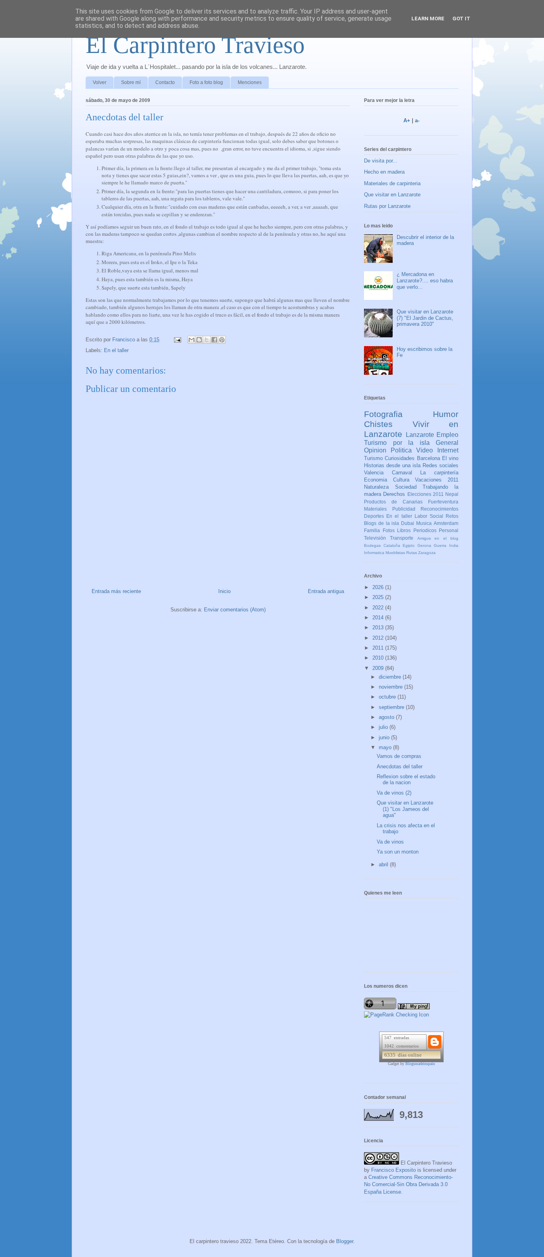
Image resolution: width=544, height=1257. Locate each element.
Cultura (401, 480)
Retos (452, 516)
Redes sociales (440, 465)
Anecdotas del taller (400, 766)
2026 (378, 587)
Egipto (409, 545)
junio (385, 737)
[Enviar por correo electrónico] (192, 340)
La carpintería (439, 473)
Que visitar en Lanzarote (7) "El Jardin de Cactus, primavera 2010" (425, 318)
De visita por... (380, 161)
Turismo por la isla (397, 442)
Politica (401, 450)
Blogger (344, 1241)
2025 (378, 597)
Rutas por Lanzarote (387, 206)
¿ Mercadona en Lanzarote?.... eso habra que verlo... (425, 280)
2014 (378, 618)
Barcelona (428, 458)
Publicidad (403, 508)
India (453, 545)
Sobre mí (131, 82)
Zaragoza (427, 552)
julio (384, 727)
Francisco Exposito (393, 1170)
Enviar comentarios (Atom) (235, 610)
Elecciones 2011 (425, 494)
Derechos (394, 494)
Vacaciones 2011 (436, 480)
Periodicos (424, 530)
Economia (375, 480)
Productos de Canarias (393, 501)
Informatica (374, 552)
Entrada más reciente (116, 591)
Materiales (375, 508)
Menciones (250, 82)
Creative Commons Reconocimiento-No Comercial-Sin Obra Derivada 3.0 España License (408, 1184)
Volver (99, 82)
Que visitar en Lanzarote (392, 195)
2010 (378, 658)
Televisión (375, 537)
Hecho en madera (384, 172)
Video (424, 450)
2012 (378, 638)
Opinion (375, 450)
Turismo (373, 458)
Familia (372, 530)
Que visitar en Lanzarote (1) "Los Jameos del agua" (405, 809)
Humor (445, 414)
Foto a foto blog (206, 82)
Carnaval (402, 473)
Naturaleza (376, 487)
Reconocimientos (439, 508)
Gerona (424, 545)
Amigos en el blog (437, 538)
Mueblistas (395, 552)
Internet (447, 450)
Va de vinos (390, 842)
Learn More (427, 19)
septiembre (392, 707)
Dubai (407, 523)
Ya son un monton (398, 852)
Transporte (401, 537)
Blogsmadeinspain (420, 1063)
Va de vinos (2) (394, 793)
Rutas (411, 552)
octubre (388, 697)
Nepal (451, 494)
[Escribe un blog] (199, 340)
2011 (378, 648)
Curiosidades (400, 458)
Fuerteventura (443, 501)
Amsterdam (446, 523)
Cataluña (392, 545)
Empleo (447, 434)
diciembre (391, 677)
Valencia (374, 473)
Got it (461, 19)
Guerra (440, 545)
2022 (378, 608)
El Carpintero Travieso (195, 45)
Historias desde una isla (392, 465)
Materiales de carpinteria (392, 183)
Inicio (224, 591)
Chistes (378, 424)
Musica (424, 523)
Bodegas (372, 545)
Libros (404, 530)
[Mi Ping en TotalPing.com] (414, 1007)
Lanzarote (420, 434)
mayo (386, 747)
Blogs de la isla (381, 523)
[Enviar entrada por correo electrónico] (177, 340)
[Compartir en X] (207, 340)
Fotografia (383, 414)
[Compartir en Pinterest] (222, 340)
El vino (450, 458)
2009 (378, 668)
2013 (378, 627)
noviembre (391, 687)
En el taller (116, 350)
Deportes (374, 516)
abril (384, 864)
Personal (448, 530)
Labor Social (429, 516)
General (447, 442)
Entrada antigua (326, 591)
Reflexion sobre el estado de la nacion (406, 779)
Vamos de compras (399, 756)
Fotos (389, 530)
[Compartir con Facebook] (214, 340)
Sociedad (406, 487)
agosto (387, 717)
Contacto (165, 82)
